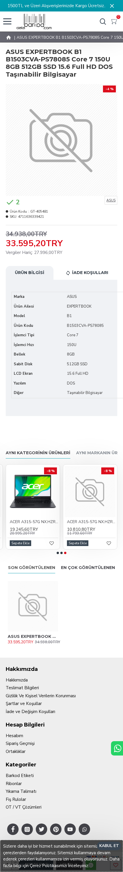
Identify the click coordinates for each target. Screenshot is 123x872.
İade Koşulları (90, 272)
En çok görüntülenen (88, 567)
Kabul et (109, 845)
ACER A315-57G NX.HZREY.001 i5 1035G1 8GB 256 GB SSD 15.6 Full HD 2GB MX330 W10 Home (34, 522)
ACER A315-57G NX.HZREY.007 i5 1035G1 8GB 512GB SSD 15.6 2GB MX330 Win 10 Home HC (91, 522)
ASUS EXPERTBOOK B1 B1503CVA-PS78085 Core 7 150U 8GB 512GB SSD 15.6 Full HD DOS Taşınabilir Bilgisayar (33, 636)
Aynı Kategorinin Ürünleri (38, 452)
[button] (58, 553)
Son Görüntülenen (31, 567)
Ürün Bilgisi (29, 272)
